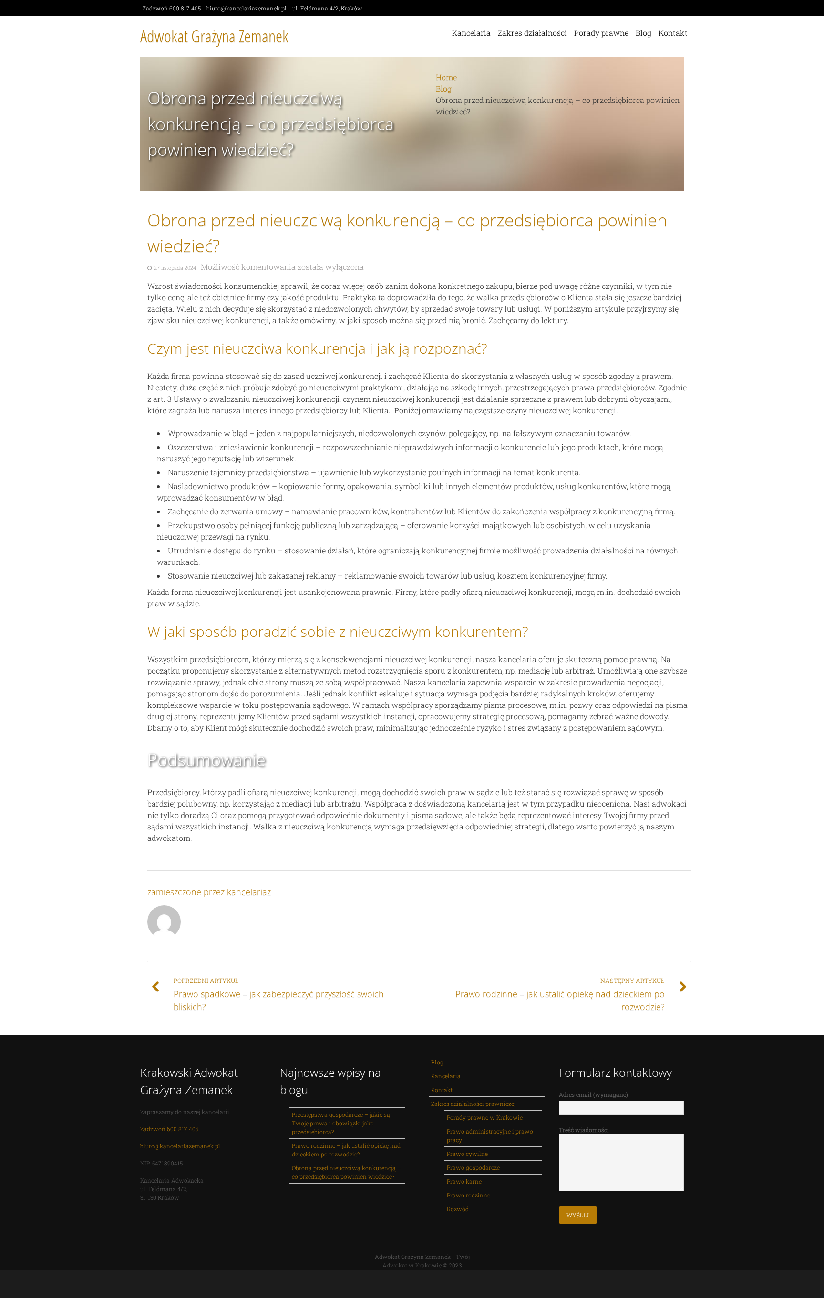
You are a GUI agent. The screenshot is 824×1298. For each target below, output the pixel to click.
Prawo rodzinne (468, 1195)
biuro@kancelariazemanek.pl (180, 1146)
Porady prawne (601, 33)
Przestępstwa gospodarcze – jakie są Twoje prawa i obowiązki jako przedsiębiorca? (341, 1123)
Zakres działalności (532, 33)
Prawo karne (464, 1181)
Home (446, 77)
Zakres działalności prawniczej (473, 1103)
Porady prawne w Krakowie (485, 1117)
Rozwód (458, 1209)
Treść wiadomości (584, 1130)
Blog (643, 33)
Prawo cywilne (467, 1153)
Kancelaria (471, 33)
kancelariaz (249, 892)
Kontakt (673, 33)
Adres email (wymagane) (593, 1094)
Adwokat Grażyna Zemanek (214, 36)
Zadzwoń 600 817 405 (169, 1129)
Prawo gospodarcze (473, 1167)
